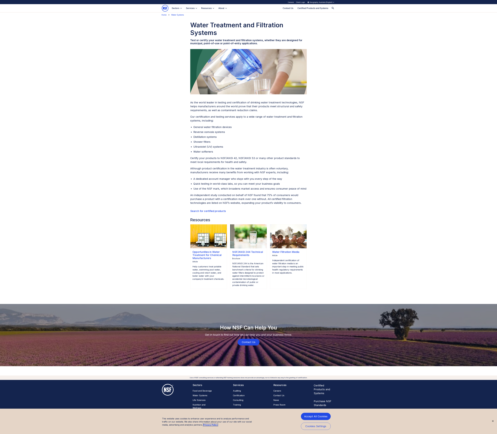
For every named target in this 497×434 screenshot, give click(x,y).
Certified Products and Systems (322, 389)
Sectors (175, 8)
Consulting (238, 400)
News (276, 400)
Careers (291, 2)
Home (164, 15)
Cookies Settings (315, 426)
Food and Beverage (202, 390)
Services (190, 8)
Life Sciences (199, 400)
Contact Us (278, 395)
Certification (239, 395)
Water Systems (177, 15)
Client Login (300, 2)
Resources (206, 8)
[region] (248, 421)
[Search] (332, 8)
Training (237, 404)
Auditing (237, 390)
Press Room (279, 404)
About (221, 8)
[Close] (493, 421)
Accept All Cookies (316, 416)
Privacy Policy (210, 425)
